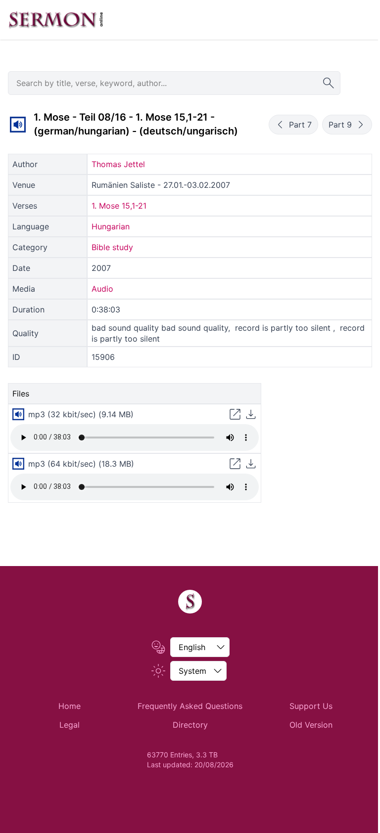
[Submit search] (328, 83)
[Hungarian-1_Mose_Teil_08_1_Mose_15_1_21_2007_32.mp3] (18, 124)
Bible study (112, 247)
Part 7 (300, 125)
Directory (190, 725)
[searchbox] (174, 83)
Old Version (310, 725)
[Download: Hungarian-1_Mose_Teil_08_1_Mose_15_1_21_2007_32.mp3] (251, 414)
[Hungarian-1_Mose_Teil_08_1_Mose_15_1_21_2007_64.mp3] (18, 464)
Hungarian (111, 226)
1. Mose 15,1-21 (119, 206)
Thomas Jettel (118, 164)
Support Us (310, 706)
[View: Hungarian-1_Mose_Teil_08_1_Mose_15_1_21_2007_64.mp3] (235, 464)
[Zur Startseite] (56, 20)
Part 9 (340, 125)
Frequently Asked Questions (190, 706)
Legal (69, 725)
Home (69, 706)
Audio (102, 289)
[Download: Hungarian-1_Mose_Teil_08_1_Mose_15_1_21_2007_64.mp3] (251, 464)
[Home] (190, 601)
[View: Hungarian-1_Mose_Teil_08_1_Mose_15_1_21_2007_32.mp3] (235, 414)
